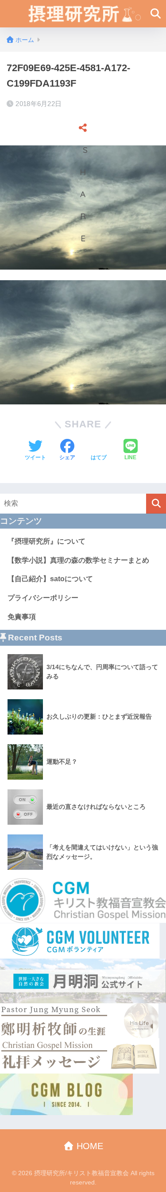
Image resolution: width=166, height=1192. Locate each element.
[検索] (156, 504)
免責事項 (22, 617)
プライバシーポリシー (43, 598)
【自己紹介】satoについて (50, 579)
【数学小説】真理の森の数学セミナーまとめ (78, 560)
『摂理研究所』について (46, 541)
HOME (88, 1146)
